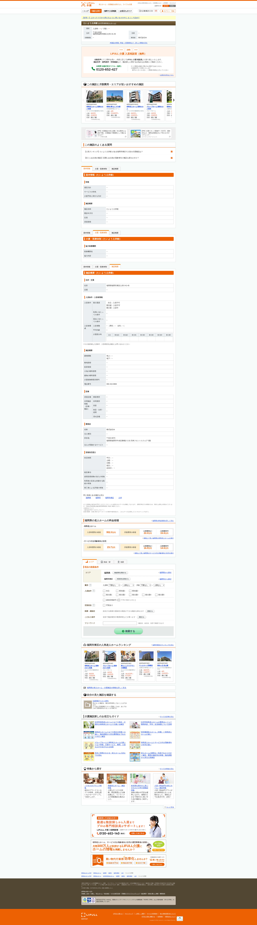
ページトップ (179, 919)
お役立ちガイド (126, 11)
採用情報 (160, 916)
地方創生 (106, 893)
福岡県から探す (166, 573)
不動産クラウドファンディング (130, 893)
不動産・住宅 (85, 893)
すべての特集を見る (167, 768)
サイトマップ (173, 2)
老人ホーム (99, 893)
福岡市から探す (166, 579)
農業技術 (162, 893)
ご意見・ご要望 (140, 913)
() (126, 600)
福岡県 (88, 498)
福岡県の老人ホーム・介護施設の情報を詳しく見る (106, 688)
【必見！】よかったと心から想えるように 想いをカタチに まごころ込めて (111, 18)
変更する (150, 611)
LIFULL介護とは (118, 913)
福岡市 (98, 498)
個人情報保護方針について (168, 913)
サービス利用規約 (152, 913)
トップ (86, 11)
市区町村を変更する (123, 579)
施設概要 (115, 169)
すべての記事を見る (167, 716)
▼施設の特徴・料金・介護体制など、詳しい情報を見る (128, 43)
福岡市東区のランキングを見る (163, 645)
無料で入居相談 (110, 11)
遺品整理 (143, 893)
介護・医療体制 (101, 169)
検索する (130, 631)
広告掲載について (157, 2)
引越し (93, 893)
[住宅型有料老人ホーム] (107, 23)
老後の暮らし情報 (153, 893)
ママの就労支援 (115, 893)
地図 (122, 562)
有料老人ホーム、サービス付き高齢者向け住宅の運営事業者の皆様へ (128, 846)
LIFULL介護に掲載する (148, 916)
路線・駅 (107, 562)
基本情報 (86, 169)
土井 (120, 498)
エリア (91, 562)
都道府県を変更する (120, 572)
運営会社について (170, 916)
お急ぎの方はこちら (167, 75)
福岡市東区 (109, 498)
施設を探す (96, 11)
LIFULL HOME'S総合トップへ (144, 2)
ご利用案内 (165, 2)
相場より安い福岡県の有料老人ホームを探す (159, 538)
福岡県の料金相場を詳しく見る (163, 520)
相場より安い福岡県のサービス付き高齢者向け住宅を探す (154, 553)
